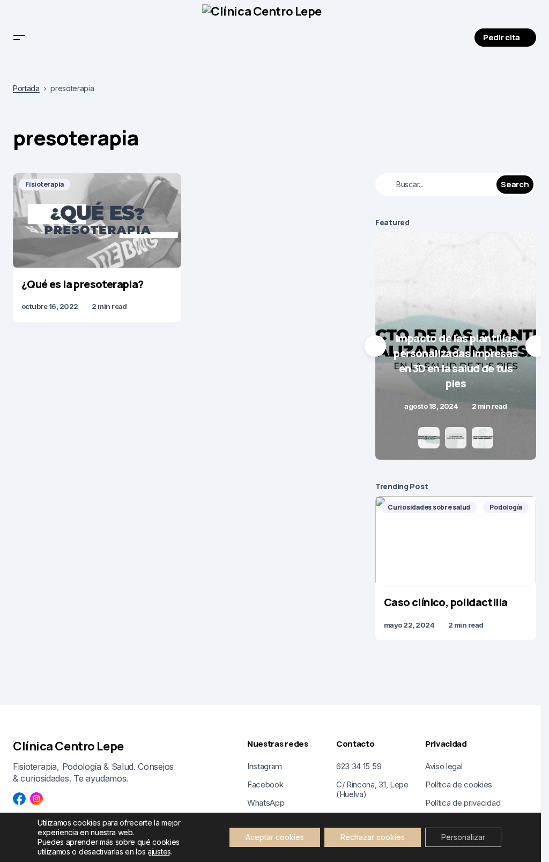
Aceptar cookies (275, 837)
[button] (19, 37)
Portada (26, 88)
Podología (505, 507)
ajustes (159, 851)
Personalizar (463, 837)
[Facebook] (19, 798)
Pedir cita (501, 37)
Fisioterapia (44, 184)
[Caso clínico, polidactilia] (455, 541)
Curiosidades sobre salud (429, 507)
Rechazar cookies (372, 837)
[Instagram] (36, 798)
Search (515, 184)
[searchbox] (437, 184)
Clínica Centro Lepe (68, 746)
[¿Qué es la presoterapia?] (97, 220)
